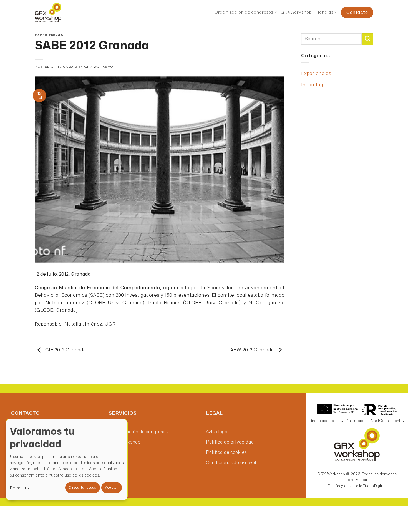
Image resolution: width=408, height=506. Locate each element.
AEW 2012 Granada (252, 350)
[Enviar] (367, 39)
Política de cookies (226, 452)
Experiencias (49, 35)
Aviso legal (217, 432)
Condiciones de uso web (232, 462)
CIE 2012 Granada (65, 350)
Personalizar (21, 488)
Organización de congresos (244, 12)
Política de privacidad (230, 442)
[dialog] (67, 459)
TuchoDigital (374, 486)
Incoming (312, 84)
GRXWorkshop (296, 12)
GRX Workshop (100, 66)
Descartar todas (82, 487)
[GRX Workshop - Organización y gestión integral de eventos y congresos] (59, 12)
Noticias (324, 12)
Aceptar (111, 487)
